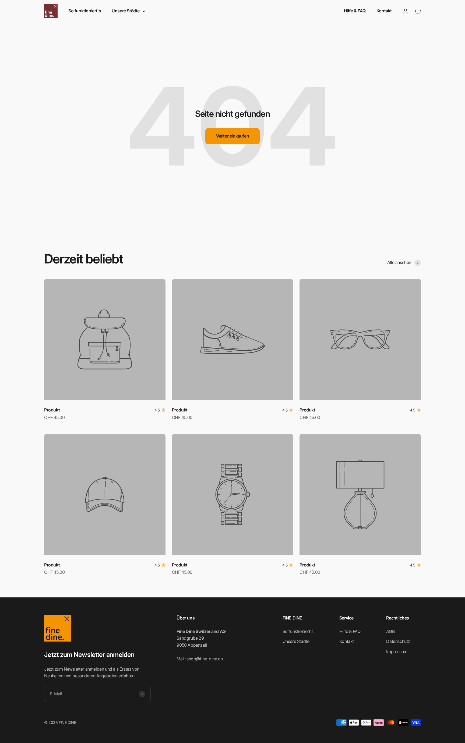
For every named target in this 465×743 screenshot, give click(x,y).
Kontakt (384, 10)
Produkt (52, 410)
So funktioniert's (84, 10)
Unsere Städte (126, 10)
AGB (390, 631)
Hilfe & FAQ (355, 10)
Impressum (396, 651)
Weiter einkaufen (232, 136)
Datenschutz (398, 641)
